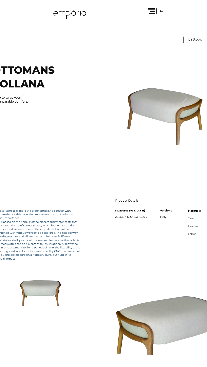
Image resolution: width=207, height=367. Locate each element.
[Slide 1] (103, 166)
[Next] (184, 98)
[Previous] (22, 98)
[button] (155, 11)
